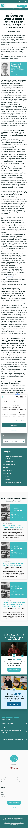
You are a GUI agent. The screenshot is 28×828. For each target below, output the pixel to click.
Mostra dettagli (20, 420)
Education (3, 780)
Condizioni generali (15, 822)
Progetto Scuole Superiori (13, 482)
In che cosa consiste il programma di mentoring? (11, 731)
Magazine (8, 473)
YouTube (17, 394)
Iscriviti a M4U (21, 5)
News (7, 467)
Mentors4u (10, 276)
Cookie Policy (16, 824)
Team (2, 782)
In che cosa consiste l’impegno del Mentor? (13, 739)
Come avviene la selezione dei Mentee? (12, 736)
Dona (2, 794)
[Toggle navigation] (6, 5)
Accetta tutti (14, 425)
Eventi (7, 476)
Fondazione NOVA (20, 819)
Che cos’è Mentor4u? (7, 723)
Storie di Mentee (10, 464)
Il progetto (3, 778)
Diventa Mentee (14, 670)
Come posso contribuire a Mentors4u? (11, 727)
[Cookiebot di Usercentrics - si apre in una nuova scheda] (17, 397)
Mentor (17, 780)
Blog (2, 792)
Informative (7, 822)
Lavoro (7, 479)
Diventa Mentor (14, 704)
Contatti (3, 796)
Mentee (17, 778)
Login (22, 1)
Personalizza (13, 430)
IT (25, 1)
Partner (3, 790)
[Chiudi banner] (25, 396)
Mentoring (8, 470)
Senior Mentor (19, 782)
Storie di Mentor (10, 461)
